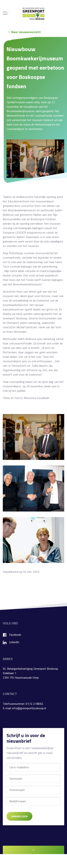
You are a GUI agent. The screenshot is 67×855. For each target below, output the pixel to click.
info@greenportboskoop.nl (29, 708)
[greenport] (33, 14)
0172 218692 (34, 703)
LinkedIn (14, 642)
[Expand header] (5, 13)
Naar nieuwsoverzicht (26, 32)
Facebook (15, 634)
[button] (35, 158)
